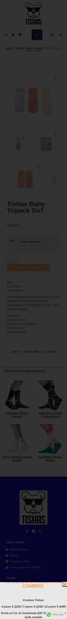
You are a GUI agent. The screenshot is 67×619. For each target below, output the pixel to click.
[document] (33, 309)
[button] (65, 584)
